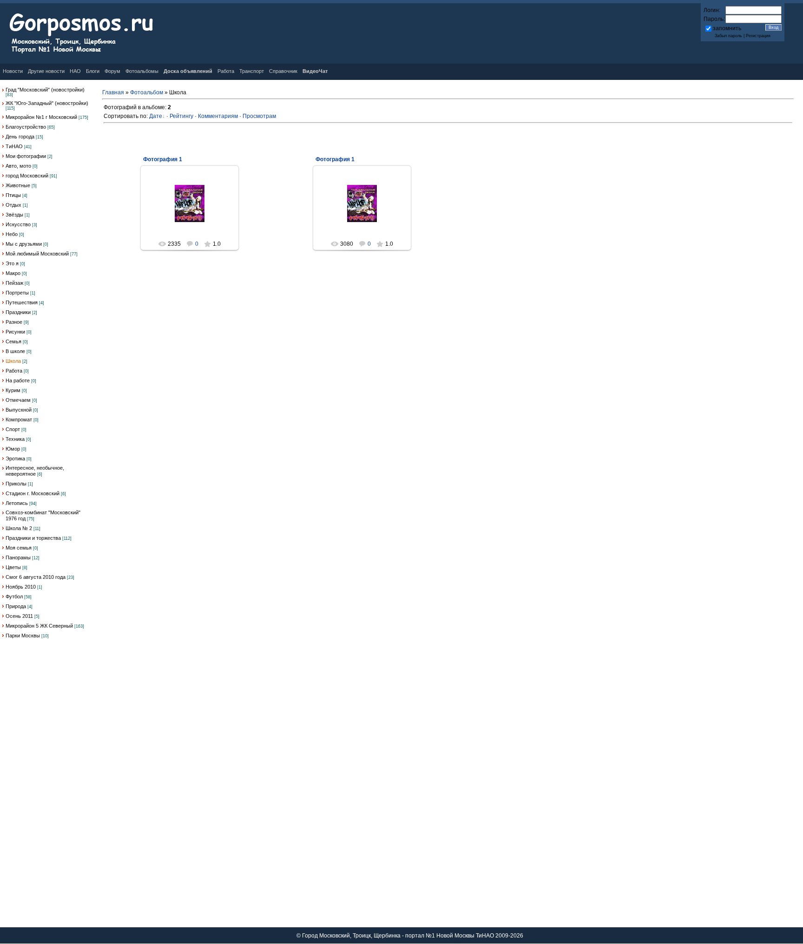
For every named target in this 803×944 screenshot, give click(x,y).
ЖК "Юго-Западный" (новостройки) (47, 103)
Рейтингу (181, 116)
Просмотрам (259, 116)
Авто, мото (18, 166)
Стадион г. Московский (32, 493)
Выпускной (19, 410)
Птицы (13, 195)
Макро (13, 273)
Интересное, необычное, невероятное (35, 471)
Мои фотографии (26, 156)
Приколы (16, 483)
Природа (16, 606)
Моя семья (19, 548)
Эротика (15, 458)
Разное (14, 322)
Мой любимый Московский (37, 253)
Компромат (19, 419)
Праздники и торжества (33, 538)
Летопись (17, 503)
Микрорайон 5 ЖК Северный (39, 626)
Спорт (13, 429)
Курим (13, 390)
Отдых (13, 205)
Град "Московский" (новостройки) (45, 89)
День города (20, 136)
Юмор (13, 449)
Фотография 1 (162, 159)
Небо (12, 234)
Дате (155, 116)
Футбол (14, 596)
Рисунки (15, 331)
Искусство (18, 224)
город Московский (27, 175)
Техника (15, 439)
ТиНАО (14, 146)
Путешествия (22, 302)
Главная (113, 92)
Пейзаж (14, 283)
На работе (18, 380)
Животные (18, 185)
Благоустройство (26, 127)
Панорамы (18, 557)
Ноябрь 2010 (21, 587)
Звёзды (14, 214)
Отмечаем (18, 400)
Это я (12, 263)
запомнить (727, 28)
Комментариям (218, 116)
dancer (194, 224)
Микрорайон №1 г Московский (41, 117)
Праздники (18, 312)
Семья (13, 341)
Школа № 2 (19, 528)
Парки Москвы (23, 635)
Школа (13, 361)
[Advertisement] (46, 788)
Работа (14, 371)
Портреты (17, 292)
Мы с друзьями (24, 244)
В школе (15, 351)
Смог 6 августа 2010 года (36, 577)
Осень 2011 (19, 616)
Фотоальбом (146, 92)
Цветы (13, 567)
